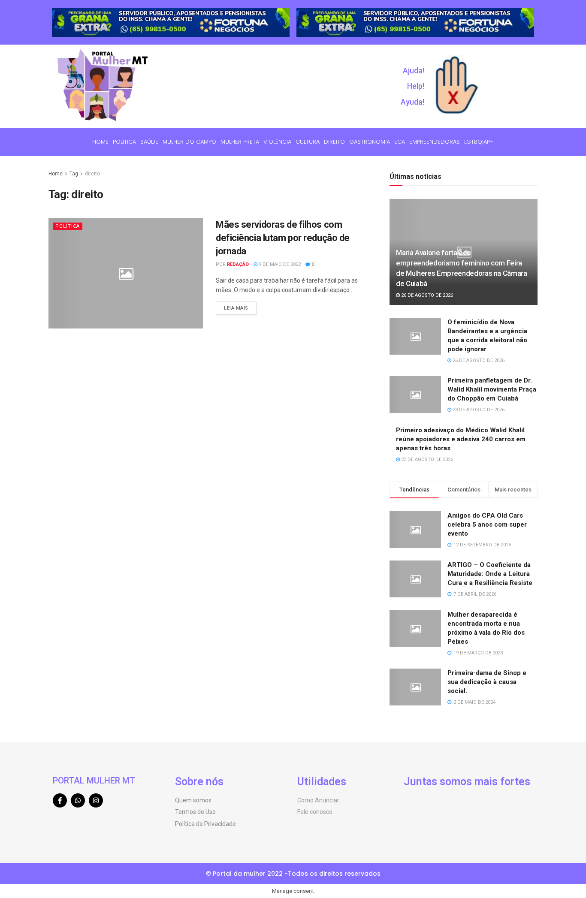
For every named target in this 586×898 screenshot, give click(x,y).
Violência (277, 142)
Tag (73, 174)
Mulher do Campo (189, 142)
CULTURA (308, 142)
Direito (334, 142)
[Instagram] (96, 800)
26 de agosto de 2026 (426, 295)
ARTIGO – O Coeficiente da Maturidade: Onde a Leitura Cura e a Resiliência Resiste (489, 574)
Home (100, 142)
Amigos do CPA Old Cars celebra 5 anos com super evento (487, 524)
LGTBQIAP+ (479, 142)
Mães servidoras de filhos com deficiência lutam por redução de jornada (283, 237)
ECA (399, 142)
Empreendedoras (434, 142)
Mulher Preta (240, 142)
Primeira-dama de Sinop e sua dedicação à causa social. (486, 682)
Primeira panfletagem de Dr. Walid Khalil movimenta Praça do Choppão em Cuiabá (491, 389)
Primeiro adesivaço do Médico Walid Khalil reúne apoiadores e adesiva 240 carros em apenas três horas (461, 439)
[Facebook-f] (60, 800)
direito (92, 174)
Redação (238, 264)
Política (124, 142)
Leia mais (236, 308)
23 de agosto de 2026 (477, 410)
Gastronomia (369, 142)
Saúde (149, 142)
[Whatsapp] (78, 800)
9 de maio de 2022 (279, 264)
